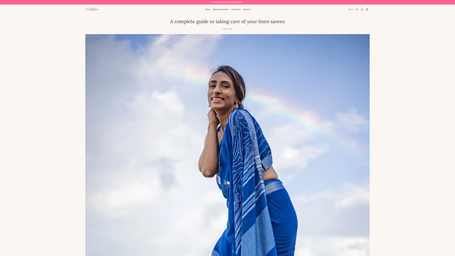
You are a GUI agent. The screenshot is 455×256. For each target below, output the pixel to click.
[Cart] (367, 9)
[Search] (356, 9)
